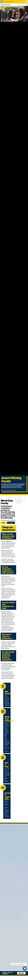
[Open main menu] (26, 2)
